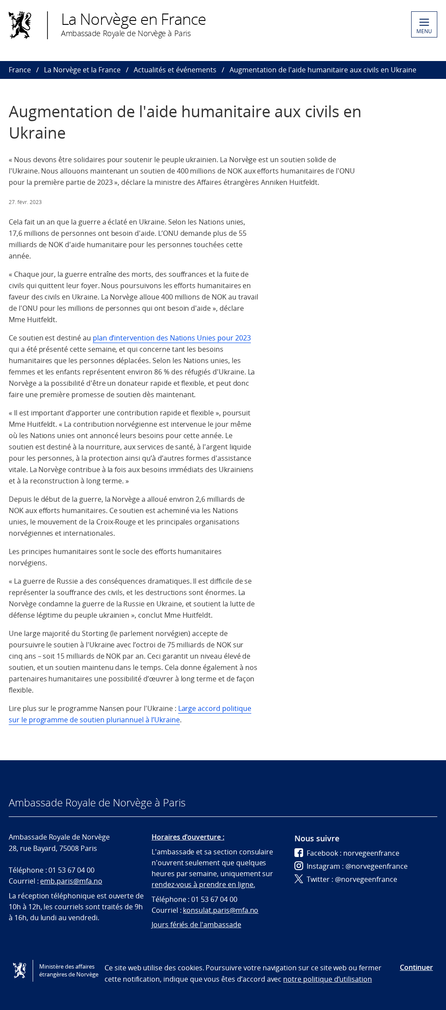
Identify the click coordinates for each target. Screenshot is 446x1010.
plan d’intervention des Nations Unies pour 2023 (172, 338)
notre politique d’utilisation (327, 979)
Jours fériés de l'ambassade (196, 924)
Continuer (416, 967)
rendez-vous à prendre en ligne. (203, 884)
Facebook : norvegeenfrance (353, 853)
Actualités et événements (175, 70)
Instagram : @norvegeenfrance (357, 866)
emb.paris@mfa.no (71, 881)
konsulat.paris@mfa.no (220, 910)
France (20, 70)
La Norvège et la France (82, 70)
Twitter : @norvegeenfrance (352, 879)
